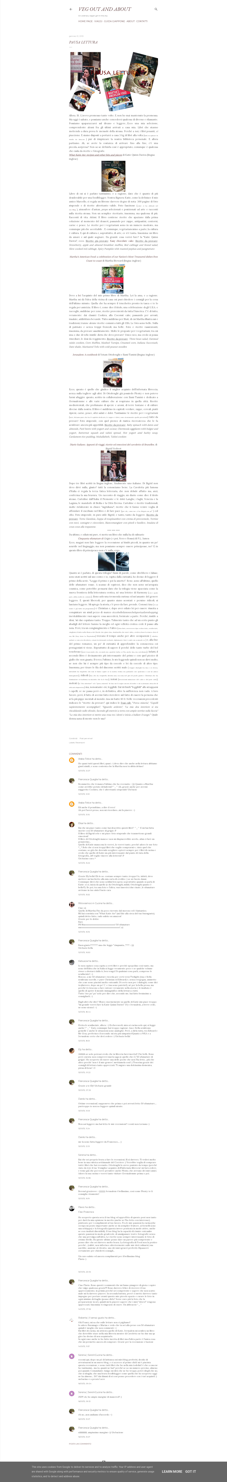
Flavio (81, 1207)
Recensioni (80, 742)
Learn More (172, 1472)
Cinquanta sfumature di (90, 538)
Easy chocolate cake (122, 240)
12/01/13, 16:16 (84, 932)
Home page (85, 21)
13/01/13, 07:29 (84, 1090)
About (131, 21)
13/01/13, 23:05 (84, 1272)
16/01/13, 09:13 (84, 1401)
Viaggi (98, 21)
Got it (190, 1472)
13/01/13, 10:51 (84, 1111)
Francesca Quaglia (88, 779)
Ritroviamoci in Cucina (90, 903)
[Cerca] (156, 9)
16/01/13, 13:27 (84, 1419)
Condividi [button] (73, 738)
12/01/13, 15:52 (84, 894)
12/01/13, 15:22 (84, 863)
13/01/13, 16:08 (84, 1178)
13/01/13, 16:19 (84, 1198)
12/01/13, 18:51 (84, 1041)
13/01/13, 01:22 (84, 1072)
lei (79, 295)
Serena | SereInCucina (90, 1355)
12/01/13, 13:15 (84, 814)
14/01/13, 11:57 (84, 1346)
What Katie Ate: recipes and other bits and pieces (95, 154)
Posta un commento (80, 1444)
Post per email (86, 738)
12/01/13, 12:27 (84, 771)
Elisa (80, 823)
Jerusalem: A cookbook (85, 354)
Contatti (142, 21)
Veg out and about (104, 9)
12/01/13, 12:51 (84, 794)
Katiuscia (83, 961)
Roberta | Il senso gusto (91, 1317)
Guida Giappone (114, 21)
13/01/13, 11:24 (84, 1128)
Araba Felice (84, 758)
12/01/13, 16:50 (84, 952)
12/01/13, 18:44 (84, 1012)
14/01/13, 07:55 (84, 1309)
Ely (80, 1049)
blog (74, 210)
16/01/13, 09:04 (84, 1383)
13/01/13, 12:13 (84, 1146)
